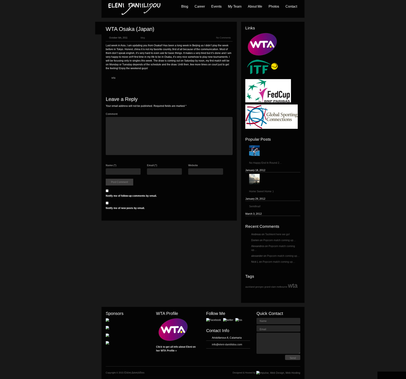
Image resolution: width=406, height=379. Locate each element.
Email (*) (152, 165)
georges (259, 287)
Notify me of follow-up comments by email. (131, 195)
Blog (184, 6)
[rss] (238, 319)
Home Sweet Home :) (261, 191)
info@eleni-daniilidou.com (227, 344)
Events (216, 6)
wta (113, 77)
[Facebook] (214, 319)
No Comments (223, 37)
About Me (255, 6)
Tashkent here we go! (277, 234)
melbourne (282, 287)
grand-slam (270, 287)
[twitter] (228, 319)
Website (193, 165)
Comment (112, 114)
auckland (250, 287)
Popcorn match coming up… (279, 240)
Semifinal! (255, 206)
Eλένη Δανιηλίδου (134, 372)
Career (200, 6)
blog (143, 37)
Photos (274, 6)
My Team (234, 6)
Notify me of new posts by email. (125, 208)
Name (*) (111, 165)
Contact (291, 6)
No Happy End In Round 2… (265, 162)
